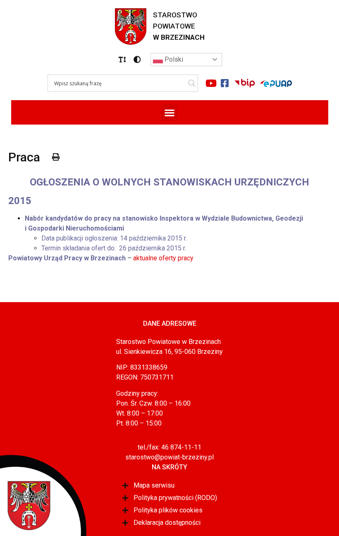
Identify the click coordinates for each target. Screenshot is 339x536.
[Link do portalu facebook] (224, 83)
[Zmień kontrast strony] (137, 59)
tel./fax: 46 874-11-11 (169, 447)
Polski (173, 59)
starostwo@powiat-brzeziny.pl (169, 457)
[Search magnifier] (192, 83)
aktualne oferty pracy (163, 258)
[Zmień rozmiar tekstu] (122, 59)
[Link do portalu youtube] (211, 83)
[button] (122, 59)
